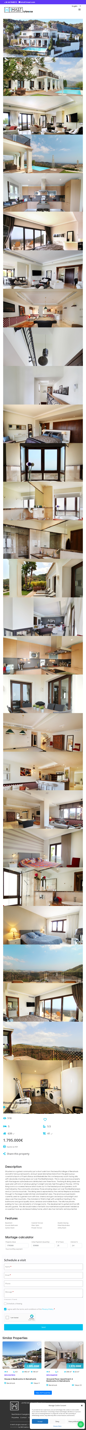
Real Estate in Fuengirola (20, 1414)
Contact (23, 1417)
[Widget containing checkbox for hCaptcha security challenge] (20, 1318)
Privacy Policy (57, 1426)
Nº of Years (60, 1242)
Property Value (11, 1242)
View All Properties (43, 1392)
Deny (57, 1421)
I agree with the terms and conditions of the (31, 1309)
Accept (40, 1421)
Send (44, 1327)
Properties (15, 1417)
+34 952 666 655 (26, 1403)
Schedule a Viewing (14, 1303)
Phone (7, 1283)
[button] (82, 1405)
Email (8, 1275)
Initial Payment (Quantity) (40, 1242)
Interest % (74, 1242)
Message (9, 1292)
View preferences (74, 1421)
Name (8, 1267)
